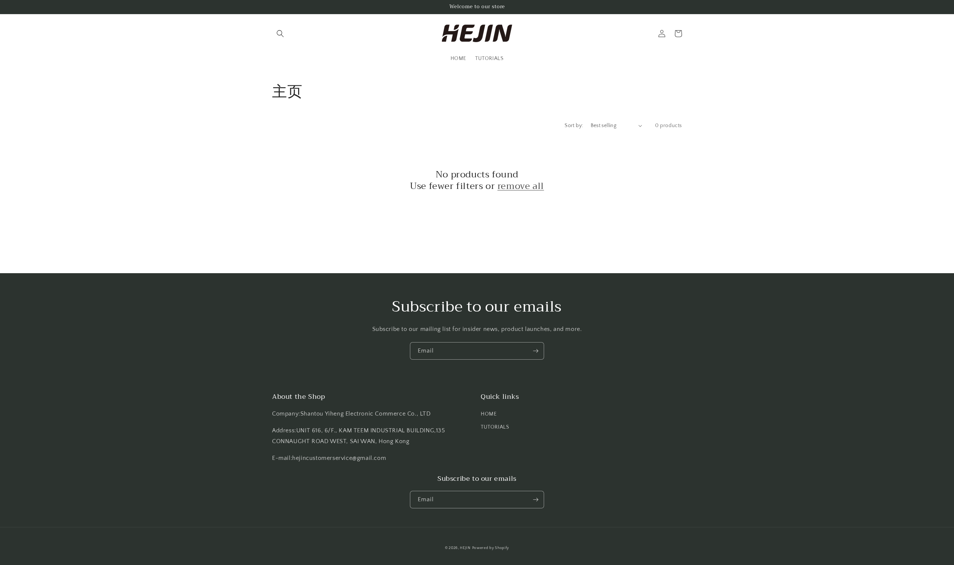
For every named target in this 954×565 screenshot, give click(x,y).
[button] (280, 33)
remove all (520, 186)
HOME (488, 414)
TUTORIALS (495, 427)
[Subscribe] (535, 351)
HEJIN (465, 548)
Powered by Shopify (490, 548)
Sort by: (574, 126)
